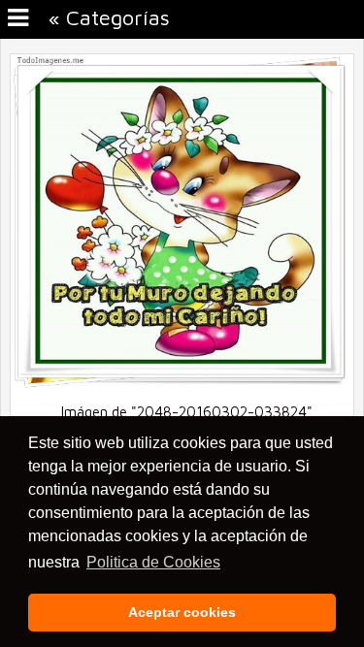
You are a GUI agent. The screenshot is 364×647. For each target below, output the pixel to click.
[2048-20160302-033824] (182, 383)
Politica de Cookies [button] (153, 562)
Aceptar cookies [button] (182, 612)
